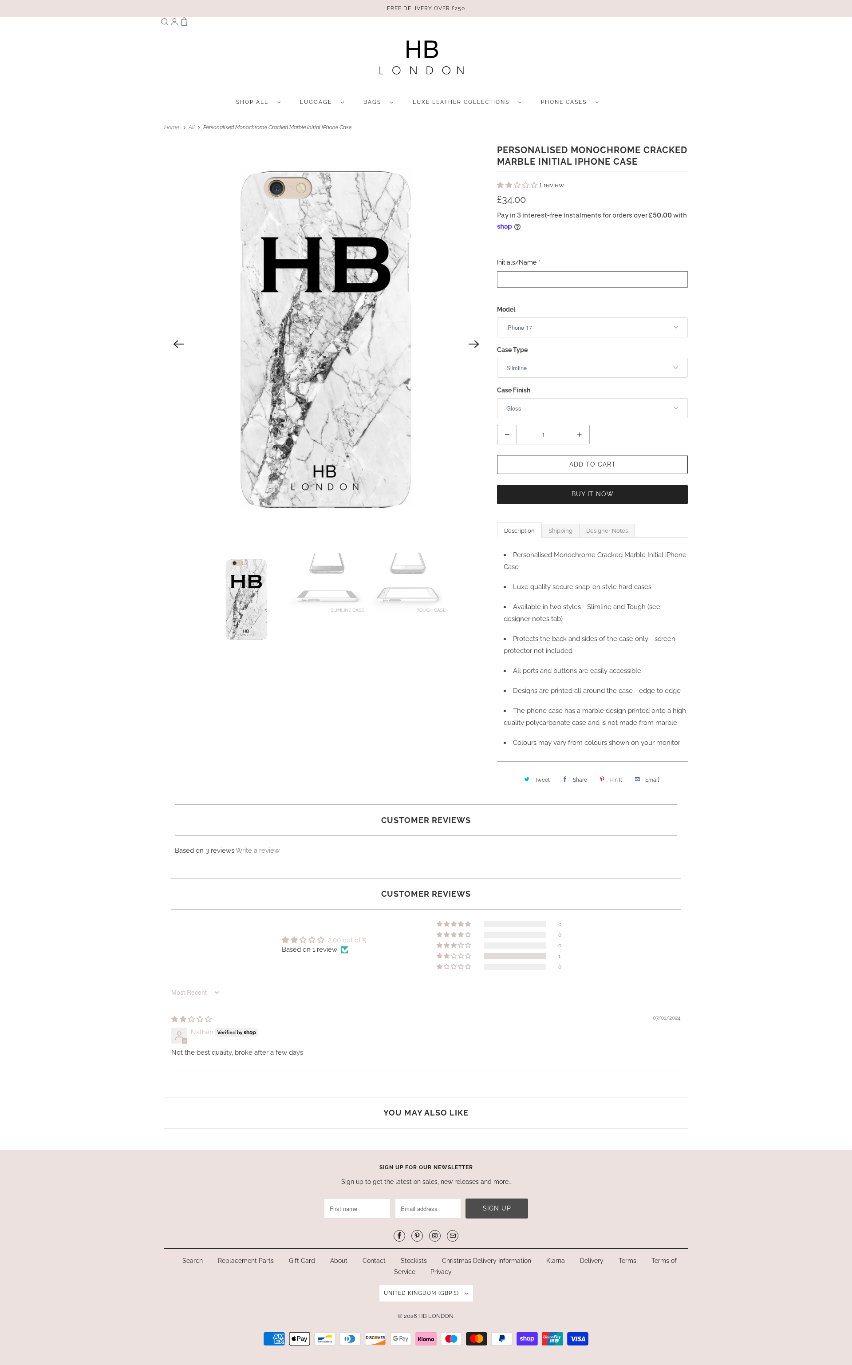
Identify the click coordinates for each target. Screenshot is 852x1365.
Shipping (560, 530)
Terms (627, 1260)
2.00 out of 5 (347, 940)
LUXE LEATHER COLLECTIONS (463, 102)
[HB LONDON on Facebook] (399, 1236)
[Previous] (178, 344)
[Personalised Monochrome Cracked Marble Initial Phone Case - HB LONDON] (326, 344)
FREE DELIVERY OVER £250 (426, 8)
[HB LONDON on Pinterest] (417, 1236)
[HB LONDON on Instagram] (435, 1236)
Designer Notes (607, 530)
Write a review (258, 851)
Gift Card (302, 1260)
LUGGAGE (318, 102)
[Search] (165, 24)
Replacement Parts (246, 1260)
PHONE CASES (566, 102)
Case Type (512, 349)
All (192, 127)
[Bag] (184, 24)
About (339, 1260)
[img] (191, 1019)
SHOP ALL (254, 102)
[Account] (174, 24)
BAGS (374, 102)
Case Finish (513, 390)
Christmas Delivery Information (486, 1260)
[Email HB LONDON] (452, 1236)
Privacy (441, 1271)
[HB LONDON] (421, 60)
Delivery (592, 1260)
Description (519, 530)
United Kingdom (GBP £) (422, 1293)
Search (192, 1260)
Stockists (414, 1260)
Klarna (555, 1260)
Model (506, 309)
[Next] (474, 344)
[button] (518, 185)
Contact (374, 1260)
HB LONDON (436, 1316)
